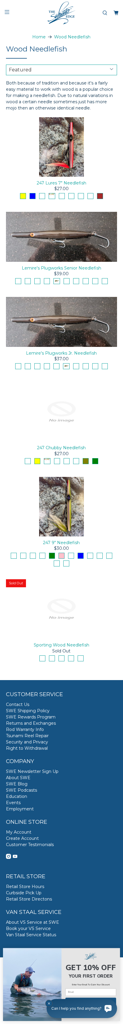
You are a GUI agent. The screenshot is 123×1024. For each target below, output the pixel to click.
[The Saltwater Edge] (61, 12)
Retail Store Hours (25, 886)
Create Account (22, 838)
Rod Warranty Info (25, 729)
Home (39, 37)
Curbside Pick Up (23, 892)
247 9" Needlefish (61, 542)
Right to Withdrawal (27, 748)
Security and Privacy (27, 742)
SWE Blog (16, 784)
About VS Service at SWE (32, 922)
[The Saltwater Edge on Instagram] (8, 857)
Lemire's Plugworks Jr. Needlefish (61, 353)
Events (13, 802)
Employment (20, 809)
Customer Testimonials (30, 844)
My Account (18, 832)
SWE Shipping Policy (28, 710)
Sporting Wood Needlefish (61, 645)
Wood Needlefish (72, 37)
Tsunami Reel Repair (27, 735)
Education (16, 796)
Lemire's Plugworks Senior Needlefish (61, 268)
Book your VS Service (28, 928)
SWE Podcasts (21, 790)
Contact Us (17, 704)
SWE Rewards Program (31, 717)
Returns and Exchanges (31, 723)
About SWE (18, 777)
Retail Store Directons (29, 899)
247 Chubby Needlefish (61, 447)
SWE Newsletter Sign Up (32, 771)
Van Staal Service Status (31, 934)
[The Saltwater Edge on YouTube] (15, 857)
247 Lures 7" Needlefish (61, 183)
